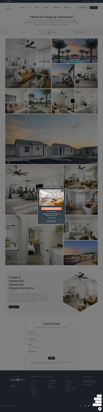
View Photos (98, 401)
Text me (99, 395)
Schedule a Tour (98, 398)
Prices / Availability (97, 404)
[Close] (62, 191)
